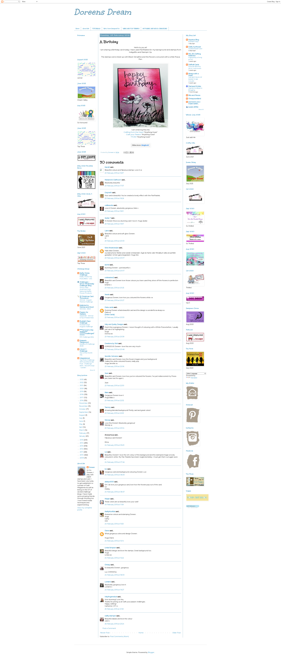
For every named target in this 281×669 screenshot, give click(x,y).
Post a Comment (109, 628)
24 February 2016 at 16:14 (114, 541)
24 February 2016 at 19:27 (114, 590)
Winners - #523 (85, 309)
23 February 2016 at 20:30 (114, 317)
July (81, 418)
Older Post (176, 633)
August (82, 415)
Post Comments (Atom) (119, 636)
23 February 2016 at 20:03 (114, 241)
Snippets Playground (84, 341)
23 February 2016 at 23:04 (114, 428)
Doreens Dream (102, 12)
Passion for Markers (84, 313)
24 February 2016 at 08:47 (115, 492)
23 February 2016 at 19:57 (114, 224)
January (82, 436)
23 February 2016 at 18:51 (114, 211)
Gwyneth (108, 193)
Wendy (107, 420)
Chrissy (107, 565)
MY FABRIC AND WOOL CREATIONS (155, 28)
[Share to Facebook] (131, 152)
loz (106, 469)
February (82, 433)
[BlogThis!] (127, 152)
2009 (82, 458)
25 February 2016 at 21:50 (114, 609)
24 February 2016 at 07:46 (114, 462)
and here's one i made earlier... (194, 103)
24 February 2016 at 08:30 (115, 475)
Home (77, 28)
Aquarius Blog (193, 40)
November (83, 406)
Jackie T (108, 218)
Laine (107, 231)
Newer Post (105, 633)
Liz (106, 452)
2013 (82, 446)
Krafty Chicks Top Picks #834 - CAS (86, 277)
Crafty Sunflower (194, 47)
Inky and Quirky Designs (114, 324)
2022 (82, 382)
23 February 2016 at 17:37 (114, 186)
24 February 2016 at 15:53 (114, 524)
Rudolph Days (193, 41)
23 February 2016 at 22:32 (114, 400)
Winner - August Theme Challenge (86, 301)
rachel (107, 265)
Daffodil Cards (193, 65)
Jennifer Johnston (111, 356)
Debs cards (109, 307)
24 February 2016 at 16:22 (114, 558)
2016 (82, 400)
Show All (92, 370)
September (83, 412)
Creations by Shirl (111, 343)
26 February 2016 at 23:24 (114, 624)
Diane (107, 531)
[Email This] (124, 152)
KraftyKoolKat (110, 511)
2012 (82, 449)
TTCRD (134, 137)
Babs (107, 392)
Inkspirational (85, 358)
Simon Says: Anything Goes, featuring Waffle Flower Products (86, 290)
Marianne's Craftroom (113, 180)
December (83, 403)
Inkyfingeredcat (111, 597)
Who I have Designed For (112, 28)
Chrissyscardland (194, 99)
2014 (82, 443)
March (82, 430)
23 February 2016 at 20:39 (114, 337)
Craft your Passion (133, 134)
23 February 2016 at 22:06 (114, 366)
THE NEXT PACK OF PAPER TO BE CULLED (195, 79)
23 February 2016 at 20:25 (114, 288)
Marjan (107, 499)
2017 (82, 398)
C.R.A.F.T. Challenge (83, 350)
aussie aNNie (193, 107)
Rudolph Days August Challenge (86, 325)
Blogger (151, 652)
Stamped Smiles (194, 86)
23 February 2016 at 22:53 (114, 413)
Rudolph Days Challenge (85, 322)
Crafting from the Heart (134, 132)
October (82, 409)
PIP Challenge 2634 (87, 337)
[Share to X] (129, 152)
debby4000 (109, 482)
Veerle (107, 295)
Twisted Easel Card (195, 48)
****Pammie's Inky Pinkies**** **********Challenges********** (87, 332)
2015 (82, 440)
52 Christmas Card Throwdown (86, 297)
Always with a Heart (193, 74)
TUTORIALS (96, 28)
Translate (193, 378)
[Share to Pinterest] (133, 152)
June (81, 421)
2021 (82, 385)
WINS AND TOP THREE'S (131, 28)
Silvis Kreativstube (112, 248)
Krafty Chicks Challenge (84, 274)
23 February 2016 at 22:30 (114, 386)
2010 (82, 455)
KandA (107, 167)
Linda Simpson (110, 548)
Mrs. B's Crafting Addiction (194, 55)
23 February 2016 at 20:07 (114, 258)
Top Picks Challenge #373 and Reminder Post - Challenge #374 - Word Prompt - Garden (87, 363)
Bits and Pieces (194, 95)
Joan (106, 373)
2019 (82, 391)
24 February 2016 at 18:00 (114, 575)
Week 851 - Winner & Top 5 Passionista (87, 317)
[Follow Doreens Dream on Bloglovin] (140, 147)
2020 (82, 389)
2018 (82, 394)
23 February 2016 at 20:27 (114, 300)
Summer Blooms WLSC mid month (194, 67)
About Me (86, 28)
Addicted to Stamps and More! (87, 306)
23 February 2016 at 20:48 (114, 349)
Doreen (92, 467)
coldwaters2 (109, 278)
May (81, 424)
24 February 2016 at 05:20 (114, 445)
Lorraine (108, 582)
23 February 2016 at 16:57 (114, 173)
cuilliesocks (109, 205)
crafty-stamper (110, 616)
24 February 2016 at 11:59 (114, 505)
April (81, 427)
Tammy (108, 407)
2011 (82, 452)
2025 (82, 379)
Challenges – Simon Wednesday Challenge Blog (87, 284)
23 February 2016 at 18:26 (114, 198)
